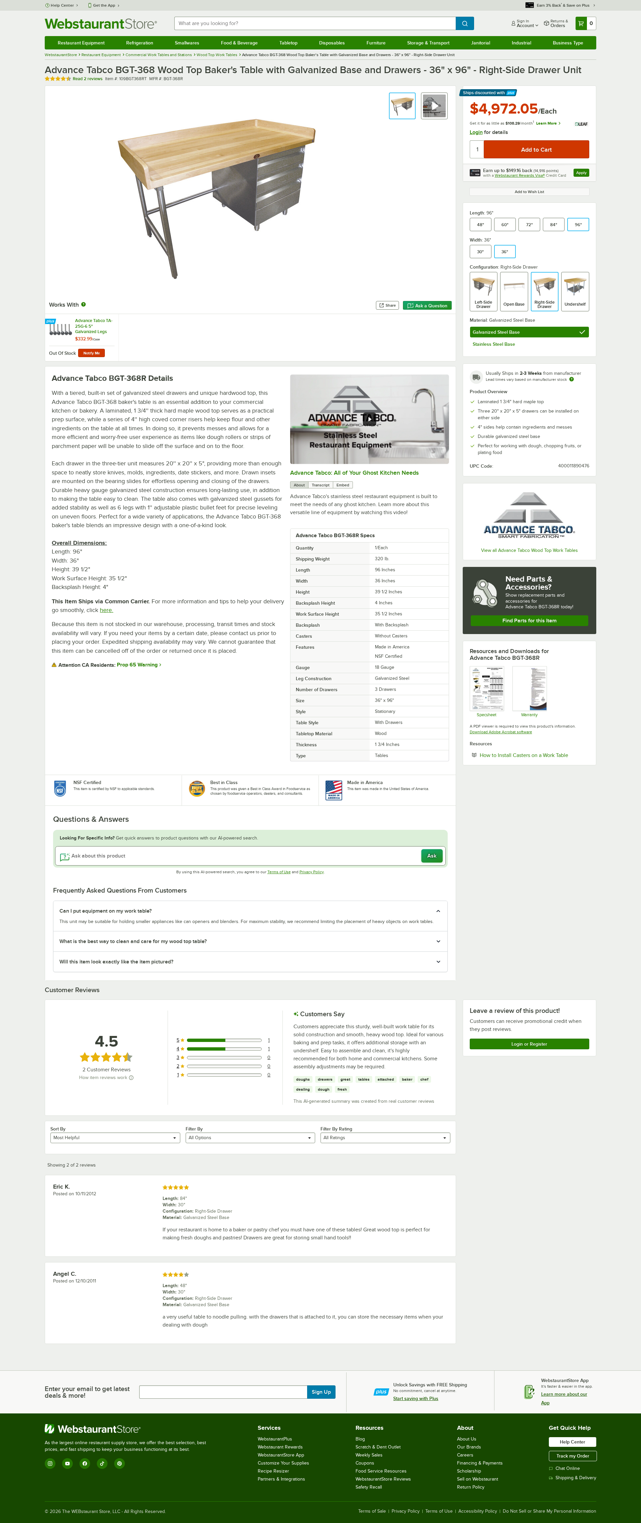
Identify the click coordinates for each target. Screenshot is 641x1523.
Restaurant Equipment (81, 42)
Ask (431, 856)
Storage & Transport (428, 42)
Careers (465, 1455)
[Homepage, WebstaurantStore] (101, 23)
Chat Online (568, 1468)
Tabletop (288, 42)
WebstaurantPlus (275, 1438)
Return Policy (470, 1487)
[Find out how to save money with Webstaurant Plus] (51, 322)
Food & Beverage (239, 42)
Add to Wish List (529, 191)
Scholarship (469, 1471)
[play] (369, 419)
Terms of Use (279, 872)
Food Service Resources (381, 1471)
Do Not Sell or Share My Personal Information (549, 1511)
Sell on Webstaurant (477, 1479)
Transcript (321, 485)
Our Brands (469, 1447)
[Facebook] (84, 1463)
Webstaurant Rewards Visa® (520, 175)
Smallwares (187, 42)
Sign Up (321, 1392)
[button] (402, 106)
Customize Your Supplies (283, 1463)
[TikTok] (102, 1463)
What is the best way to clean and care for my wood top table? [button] (133, 941)
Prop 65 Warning (137, 665)
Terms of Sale (372, 1511)
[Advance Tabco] (529, 516)
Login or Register (529, 1044)
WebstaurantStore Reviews (383, 1479)
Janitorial (480, 42)
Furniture (376, 42)
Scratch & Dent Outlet (378, 1447)
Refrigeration (139, 42)
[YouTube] (67, 1463)
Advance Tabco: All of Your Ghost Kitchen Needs (354, 472)
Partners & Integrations (281, 1479)
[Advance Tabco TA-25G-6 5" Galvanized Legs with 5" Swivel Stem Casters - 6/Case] (82, 337)
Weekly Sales (369, 1455)
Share (391, 305)
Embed (343, 485)
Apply (582, 173)
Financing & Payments (480, 1463)
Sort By (57, 1128)
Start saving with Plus (415, 1398)
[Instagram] (50, 1463)
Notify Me (91, 353)
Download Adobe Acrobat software (501, 732)
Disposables (332, 42)
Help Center (62, 5)
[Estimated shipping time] (571, 379)
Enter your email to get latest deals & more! (87, 1392)
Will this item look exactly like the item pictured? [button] (116, 962)
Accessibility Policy (477, 1511)
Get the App (104, 5)
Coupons (365, 1463)
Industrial (521, 42)
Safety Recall (369, 1487)
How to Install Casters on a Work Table (534, 755)
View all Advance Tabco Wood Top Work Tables (529, 550)
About (299, 485)
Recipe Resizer (273, 1471)
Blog (360, 1438)
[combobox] (314, 23)
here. (106, 610)
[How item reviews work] (131, 1078)
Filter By (194, 1128)
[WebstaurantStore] (128, 1428)
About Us (466, 1438)
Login (476, 132)
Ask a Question (431, 305)
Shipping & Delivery (576, 1477)
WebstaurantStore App (281, 1455)
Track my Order (573, 1456)
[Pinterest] (119, 1463)
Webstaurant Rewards (280, 1447)
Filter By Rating (336, 1128)
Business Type (568, 42)
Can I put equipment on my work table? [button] (105, 911)
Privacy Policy (311, 872)
